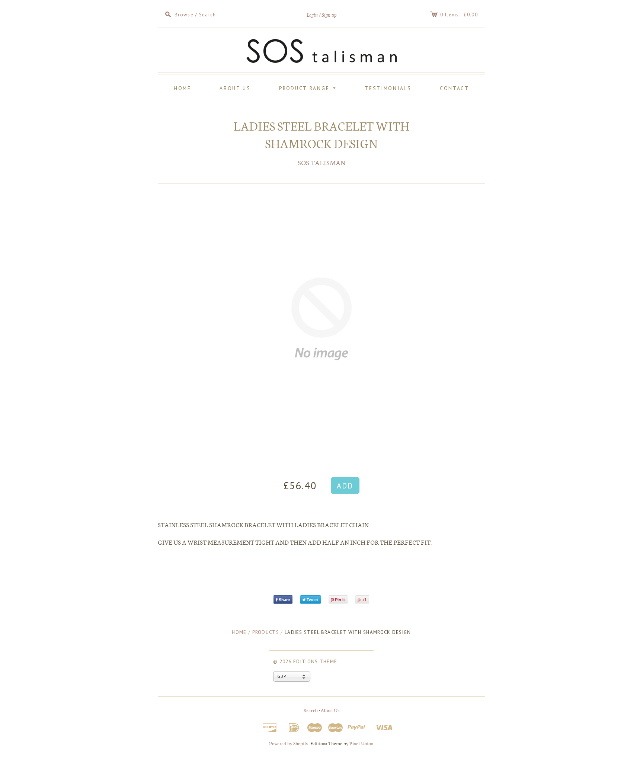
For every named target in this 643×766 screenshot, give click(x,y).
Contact (454, 88)
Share (284, 599)
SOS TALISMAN (322, 162)
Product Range (308, 87)
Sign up (329, 15)
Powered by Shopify (288, 743)
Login (312, 15)
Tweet (312, 599)
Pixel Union (361, 743)
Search (311, 710)
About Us (235, 88)
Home (182, 88)
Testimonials (388, 88)
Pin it (340, 599)
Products (265, 632)
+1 (364, 599)
